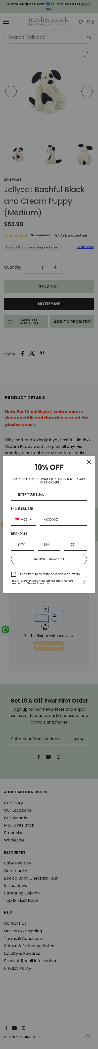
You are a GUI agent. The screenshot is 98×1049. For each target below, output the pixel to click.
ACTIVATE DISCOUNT (49, 559)
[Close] (89, 462)
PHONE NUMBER (22, 508)
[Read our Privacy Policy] (84, 582)
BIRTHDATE (19, 533)
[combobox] (23, 520)
